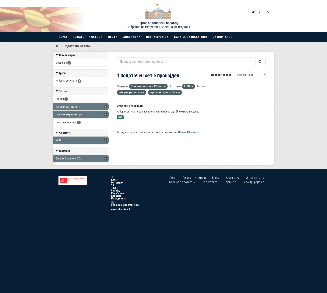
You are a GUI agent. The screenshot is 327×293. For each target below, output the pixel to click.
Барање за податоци (190, 37)
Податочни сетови (88, 37)
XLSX (120, 117)
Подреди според (221, 74)
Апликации (131, 37)
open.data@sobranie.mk (112, 204)
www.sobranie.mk (112, 209)
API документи (194, 132)
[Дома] (57, 46)
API (179, 132)
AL (260, 12)
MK (253, 12)
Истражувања (157, 37)
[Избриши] (165, 86)
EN (267, 12)
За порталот (222, 37)
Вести (113, 37)
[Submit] (260, 61)
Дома (62, 37)
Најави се (230, 182)
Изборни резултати (130, 106)
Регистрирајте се (253, 182)
